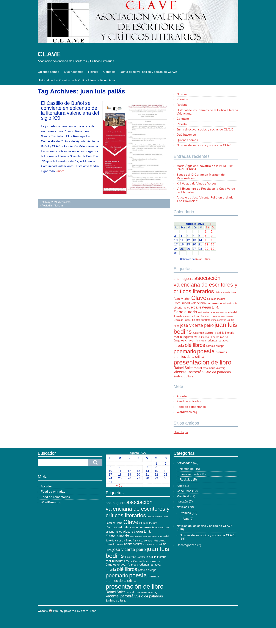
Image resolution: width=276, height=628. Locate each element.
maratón (182, 501)
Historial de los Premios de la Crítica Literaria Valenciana (76, 80)
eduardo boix (230, 303)
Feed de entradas (189, 401)
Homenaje (187, 468)
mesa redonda (208, 340)
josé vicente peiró (197, 325)
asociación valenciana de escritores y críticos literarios (205, 285)
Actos (180, 485)
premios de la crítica (189, 356)
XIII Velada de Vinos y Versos (196, 183)
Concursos (184, 491)
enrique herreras (206, 312)
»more (60, 171)
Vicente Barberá (187, 372)
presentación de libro (202, 362)
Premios (182, 99)
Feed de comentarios (191, 406)
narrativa (223, 340)
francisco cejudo (210, 316)
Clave (198, 298)
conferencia (215, 303)
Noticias (58, 205)
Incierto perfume (200, 319)
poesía (206, 351)
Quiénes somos (48, 71)
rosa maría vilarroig (214, 368)
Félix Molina (227, 316)
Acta (186, 518)
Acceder (182, 396)
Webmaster (64, 202)
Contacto (109, 71)
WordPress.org (187, 412)
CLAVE (49, 54)
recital (198, 368)
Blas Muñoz (182, 299)
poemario (185, 351)
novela (179, 345)
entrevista (221, 312)
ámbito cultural (184, 376)
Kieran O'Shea (202, 259)
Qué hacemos (73, 71)
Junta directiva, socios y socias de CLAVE (149, 71)
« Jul (119, 485)
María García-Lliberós (206, 337)
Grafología (181, 432)
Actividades (184, 463)
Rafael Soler (183, 368)
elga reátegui (201, 307)
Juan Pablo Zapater (203, 333)
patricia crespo (215, 345)
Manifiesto (184, 496)
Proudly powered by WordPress (74, 610)
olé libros (195, 345)
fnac (197, 316)
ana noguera (183, 279)
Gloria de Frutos (182, 320)
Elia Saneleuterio (196, 309)
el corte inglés (182, 307)
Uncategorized (186, 545)
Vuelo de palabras (216, 372)
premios (221, 352)
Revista (93, 71)
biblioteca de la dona (225, 292)
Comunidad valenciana (190, 303)
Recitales (186, 479)
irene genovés (218, 320)
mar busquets (183, 337)
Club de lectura (216, 299)
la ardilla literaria (224, 332)
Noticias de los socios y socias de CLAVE (204, 145)
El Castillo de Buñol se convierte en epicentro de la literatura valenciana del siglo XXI (70, 110)
